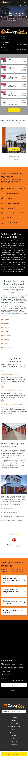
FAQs (14, 739)
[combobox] (14, 711)
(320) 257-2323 (4, 38)
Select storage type (15, 754)
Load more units (14, 110)
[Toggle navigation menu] (25, 2)
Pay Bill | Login (23, 5)
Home (14, 720)
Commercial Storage (14, 726)
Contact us (14, 690)
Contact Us (14, 729)
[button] (12, 25)
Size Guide (14, 742)
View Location (14, 149)
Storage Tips (14, 744)
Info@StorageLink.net (6, 40)
